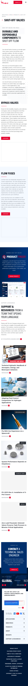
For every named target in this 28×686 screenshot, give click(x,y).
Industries (5, 14)
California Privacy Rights (14, 651)
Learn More (5, 138)
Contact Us (18, 2)
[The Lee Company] (5, 2)
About (8, 631)
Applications (10, 619)
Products (16, 14)
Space (11, 14)
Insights (9, 635)
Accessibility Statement (14, 656)
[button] (3, 585)
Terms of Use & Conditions (14, 653)
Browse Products (14, 276)
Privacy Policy (14, 648)
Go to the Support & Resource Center (10, 339)
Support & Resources (13, 639)
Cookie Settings (14, 670)
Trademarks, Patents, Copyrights (14, 663)
